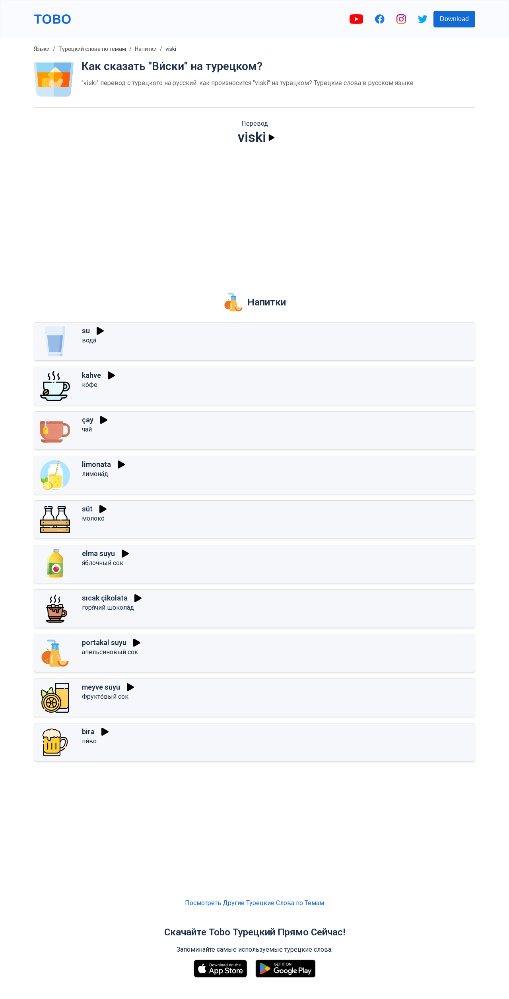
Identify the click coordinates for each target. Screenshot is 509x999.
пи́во (89, 741)
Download (454, 19)
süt (87, 509)
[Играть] (271, 137)
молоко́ (93, 518)
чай (87, 429)
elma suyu (98, 553)
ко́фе (89, 385)
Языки (42, 49)
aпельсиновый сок (110, 652)
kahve (91, 375)
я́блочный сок (102, 563)
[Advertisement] (254, 213)
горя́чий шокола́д (108, 607)
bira (88, 731)
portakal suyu (104, 642)
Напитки (146, 49)
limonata (96, 464)
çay (87, 420)
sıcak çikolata (105, 598)
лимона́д (95, 474)
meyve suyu (101, 687)
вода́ (89, 340)
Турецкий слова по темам (92, 49)
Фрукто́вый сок (105, 696)
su (86, 331)
